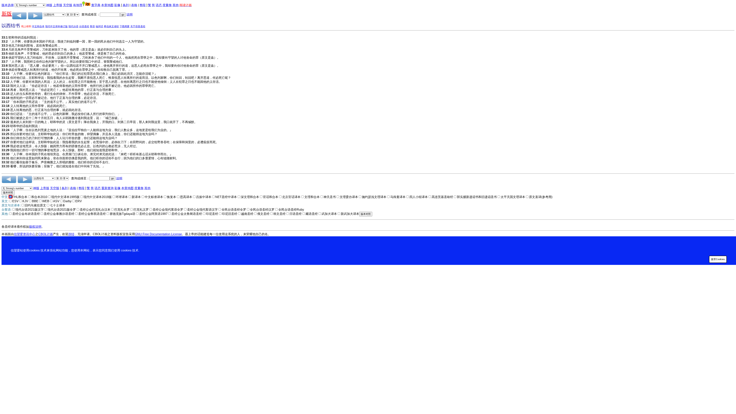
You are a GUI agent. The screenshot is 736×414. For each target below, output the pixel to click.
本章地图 (107, 5)
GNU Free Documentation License (158, 234)
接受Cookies (718, 259)
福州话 (99, 26)
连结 (71, 234)
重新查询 (107, 188)
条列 (126, 5)
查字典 (95, 5)
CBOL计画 (45, 234)
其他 (175, 5)
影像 (117, 5)
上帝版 (57, 5)
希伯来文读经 (111, 26)
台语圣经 (84, 26)
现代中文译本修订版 (56, 26)
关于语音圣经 (137, 26)
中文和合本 (38, 26)
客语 (92, 26)
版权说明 (35, 226)
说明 (130, 14)
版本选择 (8, 5)
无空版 (67, 5)
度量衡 (167, 5)
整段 (143, 5)
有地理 (77, 5)
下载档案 (125, 26)
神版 (49, 5)
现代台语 (73, 26)
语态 (159, 5)
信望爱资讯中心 (24, 234)
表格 (134, 5)
